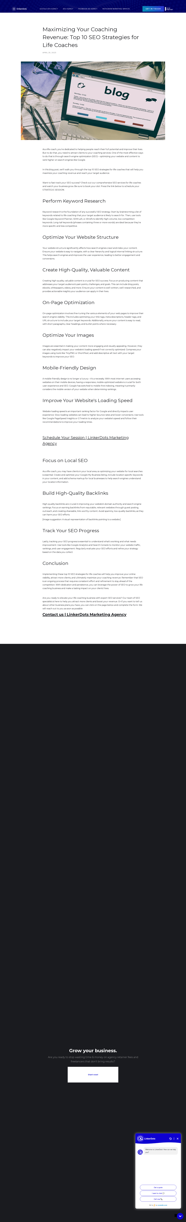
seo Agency (68, 9)
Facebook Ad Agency (87, 9)
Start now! (93, 1075)
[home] (19, 9)
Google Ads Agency (49, 9)
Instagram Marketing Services (116, 9)
